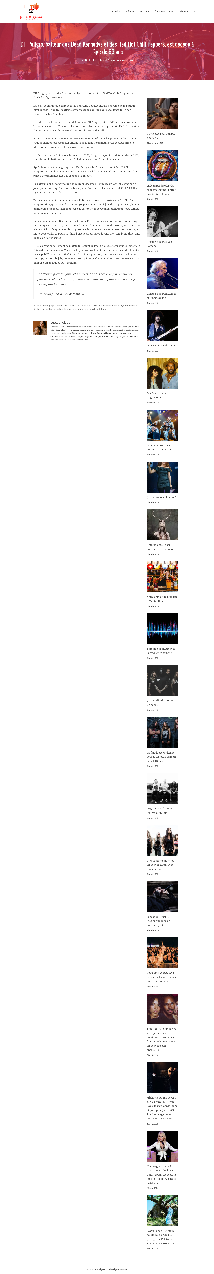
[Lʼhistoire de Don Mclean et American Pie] (162, 287)
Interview (144, 11)
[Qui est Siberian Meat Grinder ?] (162, 694)
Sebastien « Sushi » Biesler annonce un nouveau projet (158, 921)
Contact (184, 11)
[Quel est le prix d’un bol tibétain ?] (162, 127)
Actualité (115, 11)
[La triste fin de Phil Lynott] (162, 338)
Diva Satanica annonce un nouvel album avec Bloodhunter (160, 865)
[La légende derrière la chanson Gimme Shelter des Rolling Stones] (162, 179)
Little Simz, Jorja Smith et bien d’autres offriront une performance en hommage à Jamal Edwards (87, 305)
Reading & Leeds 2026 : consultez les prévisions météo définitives (161, 977)
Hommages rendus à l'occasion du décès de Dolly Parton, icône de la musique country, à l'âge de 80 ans (161, 1175)
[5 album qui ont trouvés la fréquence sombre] (162, 642)
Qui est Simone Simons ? (161, 497)
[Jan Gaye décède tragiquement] (162, 386)
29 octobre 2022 (76, 294)
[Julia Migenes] (31, 11)
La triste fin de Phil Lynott (162, 345)
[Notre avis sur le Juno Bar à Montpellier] (162, 590)
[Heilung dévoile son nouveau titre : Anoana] (162, 538)
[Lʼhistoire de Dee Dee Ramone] (162, 235)
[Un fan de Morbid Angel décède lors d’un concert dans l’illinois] (162, 746)
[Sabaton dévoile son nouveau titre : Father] (162, 438)
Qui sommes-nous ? (164, 11)
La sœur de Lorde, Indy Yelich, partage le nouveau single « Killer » (71, 309)
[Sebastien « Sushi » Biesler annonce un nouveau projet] (162, 910)
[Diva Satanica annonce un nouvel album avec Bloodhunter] (162, 854)
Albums (130, 11)
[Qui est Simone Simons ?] (162, 490)
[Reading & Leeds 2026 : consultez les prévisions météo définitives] (162, 966)
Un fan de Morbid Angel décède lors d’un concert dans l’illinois (161, 757)
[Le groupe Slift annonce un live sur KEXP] (162, 802)
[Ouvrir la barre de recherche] (195, 11)
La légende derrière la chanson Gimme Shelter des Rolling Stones (161, 190)
